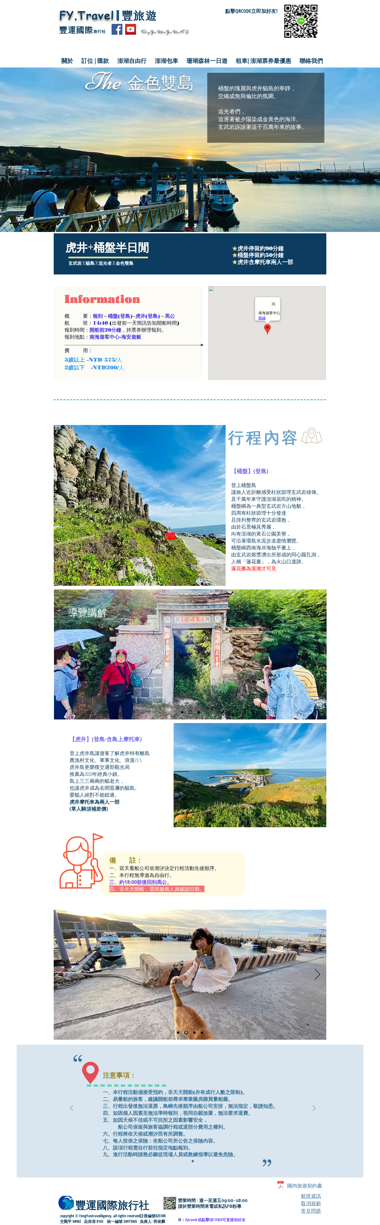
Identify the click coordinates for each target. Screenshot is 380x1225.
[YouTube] (130, 29)
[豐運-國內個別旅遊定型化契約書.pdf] (280, 1186)
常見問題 (311, 1211)
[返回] (63, 654)
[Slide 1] (193, 1161)
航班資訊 (311, 1196)
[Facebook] (117, 29)
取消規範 (311, 1203)
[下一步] (317, 654)
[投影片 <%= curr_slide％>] (182, 712)
